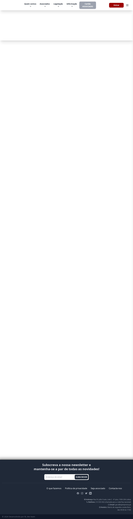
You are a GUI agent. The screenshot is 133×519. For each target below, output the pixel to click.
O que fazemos (53, 488)
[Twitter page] (86, 493)
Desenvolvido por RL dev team (22, 516)
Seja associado (98, 488)
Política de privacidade (76, 488)
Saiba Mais (53, 33)
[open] (127, 5)
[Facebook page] (78, 493)
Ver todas (66, 269)
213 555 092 (99, 502)
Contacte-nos (115, 488)
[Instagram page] (82, 493)
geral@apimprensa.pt (123, 505)
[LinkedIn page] (90, 493)
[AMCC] (102, 5)
